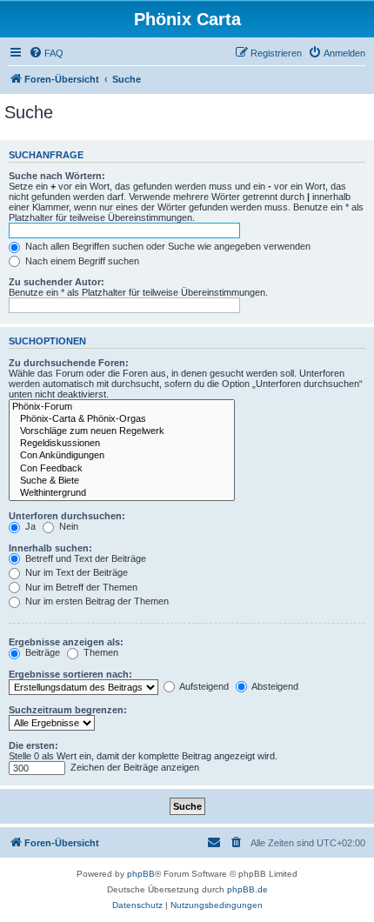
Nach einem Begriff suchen (81, 261)
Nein (67, 526)
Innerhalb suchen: (50, 548)
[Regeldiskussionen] (121, 444)
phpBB (141, 874)
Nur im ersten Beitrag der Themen (96, 601)
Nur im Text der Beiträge (75, 572)
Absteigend (274, 686)
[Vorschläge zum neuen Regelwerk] (121, 431)
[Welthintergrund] (121, 493)
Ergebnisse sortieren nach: (70, 674)
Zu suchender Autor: (56, 282)
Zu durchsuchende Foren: (69, 362)
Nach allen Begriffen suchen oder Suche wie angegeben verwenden (167, 246)
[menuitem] (46, 53)
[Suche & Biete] (121, 481)
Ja (29, 526)
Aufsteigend (203, 686)
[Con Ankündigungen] (121, 456)
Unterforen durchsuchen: (67, 516)
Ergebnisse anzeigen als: (66, 642)
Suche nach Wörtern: (57, 175)
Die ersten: (33, 745)
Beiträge (41, 652)
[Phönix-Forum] (121, 407)
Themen (99, 652)
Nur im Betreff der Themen (80, 587)
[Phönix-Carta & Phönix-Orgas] (121, 419)
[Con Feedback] (121, 469)
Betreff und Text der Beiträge (84, 558)
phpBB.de (247, 889)
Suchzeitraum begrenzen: (68, 710)
